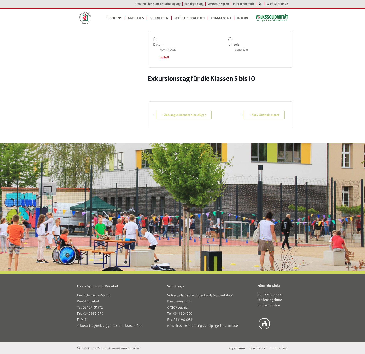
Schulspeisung (194, 4)
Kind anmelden (269, 305)
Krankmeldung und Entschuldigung (157, 4)
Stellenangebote (270, 300)
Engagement (221, 18)
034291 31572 (279, 4)
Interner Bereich (243, 4)
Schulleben (159, 18)
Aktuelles (136, 18)
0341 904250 (182, 313)
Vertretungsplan (218, 4)
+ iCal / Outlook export (264, 115)
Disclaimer (257, 348)
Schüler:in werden (190, 18)
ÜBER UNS (114, 18)
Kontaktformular (270, 294)
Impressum (236, 348)
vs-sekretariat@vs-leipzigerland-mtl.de (208, 326)
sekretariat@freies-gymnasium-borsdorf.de (109, 326)
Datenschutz (278, 348)
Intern (242, 18)
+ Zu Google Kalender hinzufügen (184, 115)
